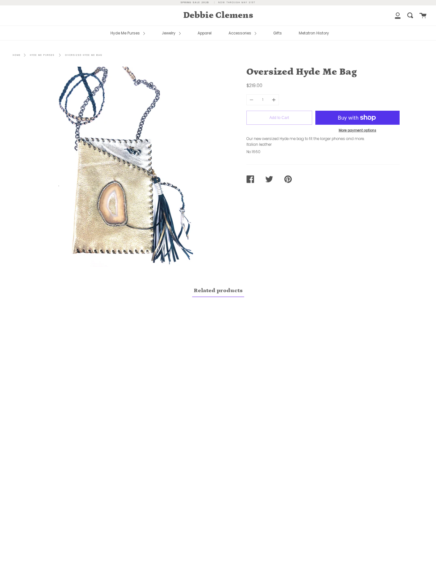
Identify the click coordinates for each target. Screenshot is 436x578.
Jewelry (169, 33)
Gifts (277, 33)
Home (17, 55)
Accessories (240, 33)
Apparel (205, 33)
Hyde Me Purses (125, 33)
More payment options (357, 130)
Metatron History (314, 33)
